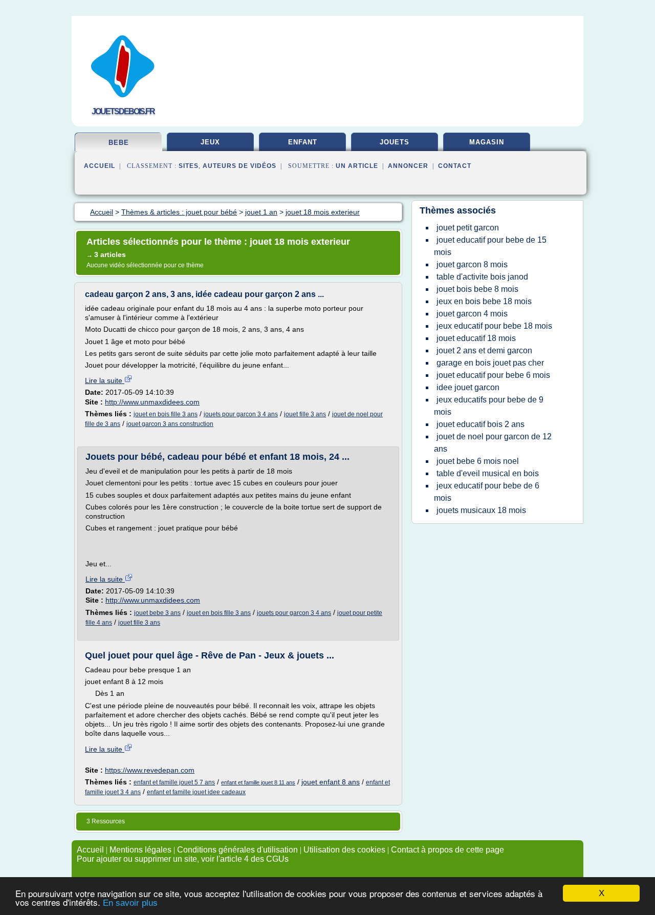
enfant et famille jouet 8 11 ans (258, 782)
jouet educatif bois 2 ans (480, 424)
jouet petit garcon (467, 227)
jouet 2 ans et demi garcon (484, 350)
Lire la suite (104, 380)
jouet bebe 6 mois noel (477, 461)
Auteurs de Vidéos (239, 165)
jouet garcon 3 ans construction (169, 424)
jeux (210, 142)
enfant (302, 142)
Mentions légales (140, 849)
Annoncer (408, 165)
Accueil (99, 165)
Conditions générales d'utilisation (237, 849)
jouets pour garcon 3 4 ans (241, 414)
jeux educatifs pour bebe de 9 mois (488, 405)
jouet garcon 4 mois (472, 313)
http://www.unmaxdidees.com (152, 402)
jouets (394, 142)
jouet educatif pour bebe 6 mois (493, 375)
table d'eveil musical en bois (487, 473)
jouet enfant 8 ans (330, 782)
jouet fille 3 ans (305, 414)
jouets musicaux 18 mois (481, 510)
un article (357, 165)
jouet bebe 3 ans (157, 612)
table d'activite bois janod (482, 276)
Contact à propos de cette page (447, 849)
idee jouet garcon (467, 387)
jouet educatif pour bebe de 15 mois (490, 246)
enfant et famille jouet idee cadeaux (196, 792)
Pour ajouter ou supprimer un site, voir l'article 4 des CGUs (183, 859)
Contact (454, 165)
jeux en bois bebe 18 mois (484, 301)
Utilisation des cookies (344, 849)
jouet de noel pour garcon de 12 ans (493, 442)
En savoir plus (130, 903)
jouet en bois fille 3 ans (166, 414)
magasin (486, 142)
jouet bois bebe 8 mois (477, 289)
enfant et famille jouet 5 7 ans (174, 782)
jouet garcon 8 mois (472, 264)
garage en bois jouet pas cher (490, 362)
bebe (118, 142)
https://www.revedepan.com (149, 770)
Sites (189, 165)
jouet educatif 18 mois (476, 338)
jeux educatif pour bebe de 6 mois (486, 491)
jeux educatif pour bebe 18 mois (494, 326)
